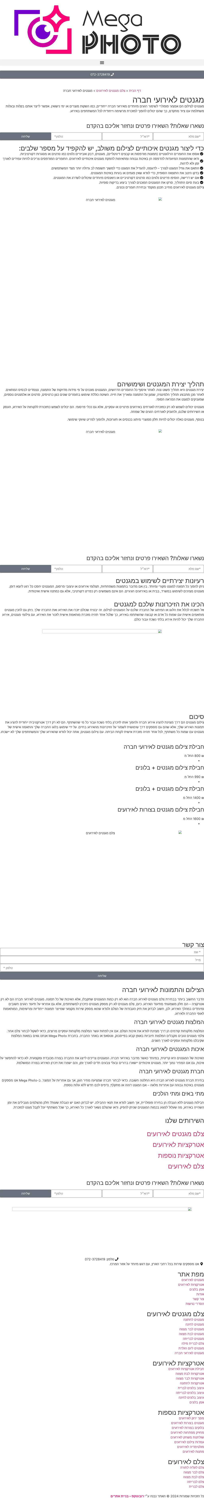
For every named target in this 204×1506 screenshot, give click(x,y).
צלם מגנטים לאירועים (110, 91)
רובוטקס (138, 1496)
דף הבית (135, 91)
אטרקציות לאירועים (178, 1363)
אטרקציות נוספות (181, 1412)
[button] (102, 62)
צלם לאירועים (186, 1462)
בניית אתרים (119, 1496)
